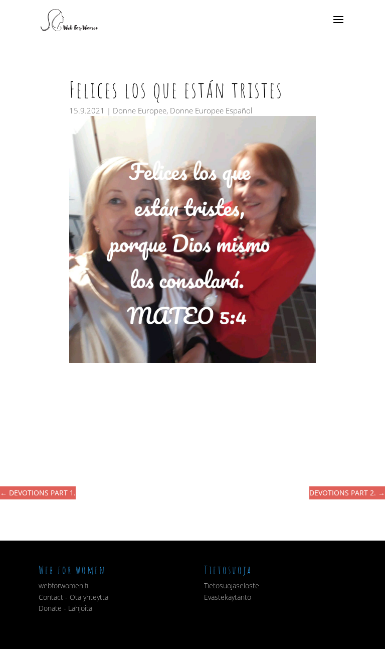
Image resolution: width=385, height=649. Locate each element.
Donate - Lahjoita (65, 608)
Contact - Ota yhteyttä (73, 597)
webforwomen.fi (63, 585)
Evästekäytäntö (227, 597)
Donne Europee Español (211, 110)
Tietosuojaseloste (231, 585)
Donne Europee (139, 110)
